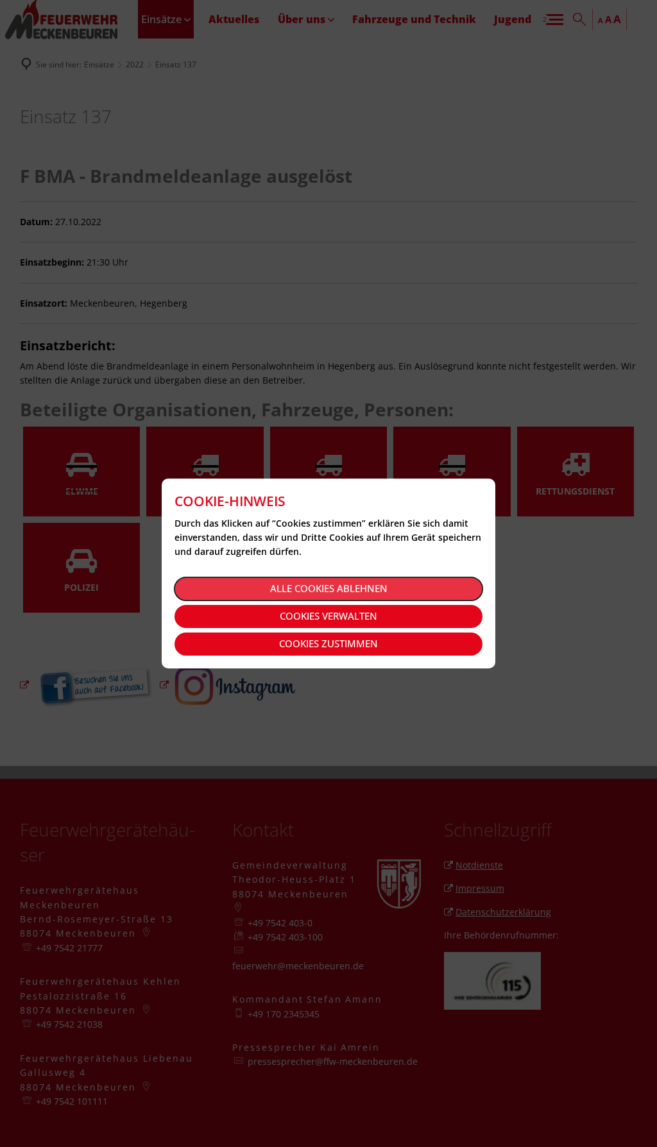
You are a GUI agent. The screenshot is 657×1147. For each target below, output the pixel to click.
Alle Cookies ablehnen (329, 588)
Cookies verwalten (328, 615)
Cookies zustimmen (328, 643)
